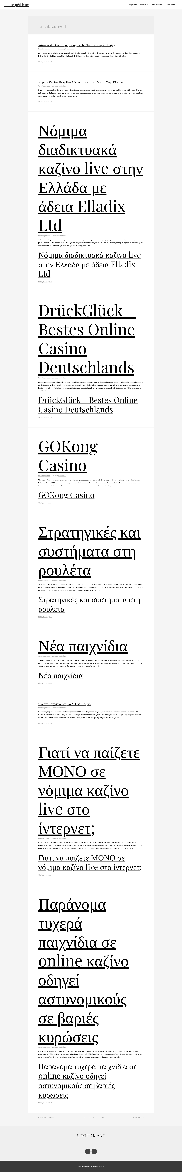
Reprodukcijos (156, 5)
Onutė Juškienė (16, 4)
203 (102, 1117)
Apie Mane (171, 5)
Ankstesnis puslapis (45, 1117)
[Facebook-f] (87, 1151)
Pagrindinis (133, 5)
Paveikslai (144, 5)
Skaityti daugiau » (45, 61)
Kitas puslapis (139, 1117)
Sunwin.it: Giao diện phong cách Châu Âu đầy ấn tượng (77, 45)
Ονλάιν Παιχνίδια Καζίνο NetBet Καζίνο (64, 704)
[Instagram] (94, 1151)
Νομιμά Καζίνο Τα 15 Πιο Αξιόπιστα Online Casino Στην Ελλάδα (80, 82)
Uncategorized (44, 49)
